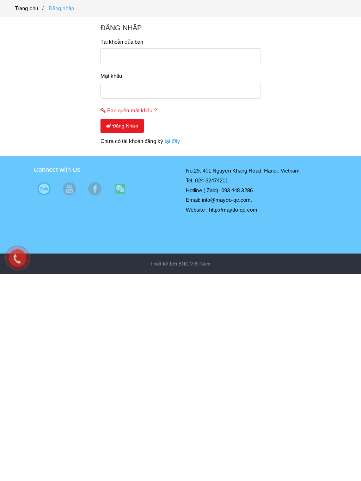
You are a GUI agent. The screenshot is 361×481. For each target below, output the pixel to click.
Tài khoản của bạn (121, 42)
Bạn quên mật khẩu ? (131, 110)
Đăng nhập (61, 8)
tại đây (172, 141)
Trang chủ (26, 8)
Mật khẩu (111, 76)
